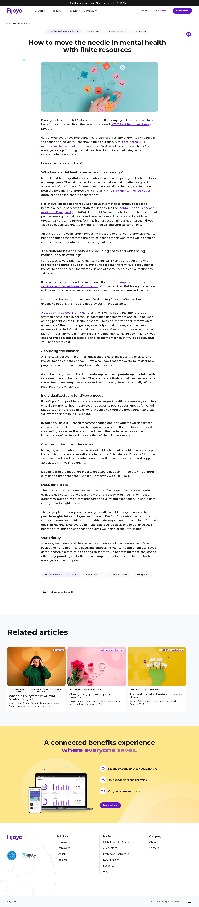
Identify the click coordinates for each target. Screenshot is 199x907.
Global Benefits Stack (116, 842)
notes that (98, 490)
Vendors (62, 859)
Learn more (182, 10)
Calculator (161, 11)
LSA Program (111, 859)
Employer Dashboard (116, 854)
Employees (63, 848)
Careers (154, 848)
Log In (143, 11)
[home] (15, 11)
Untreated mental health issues (127, 190)
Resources (74, 11)
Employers (63, 842)
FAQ (105, 871)
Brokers (61, 854)
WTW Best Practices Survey (131, 124)
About (153, 842)
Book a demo (110, 805)
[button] (41, 11)
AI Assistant (110, 848)
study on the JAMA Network (64, 312)
